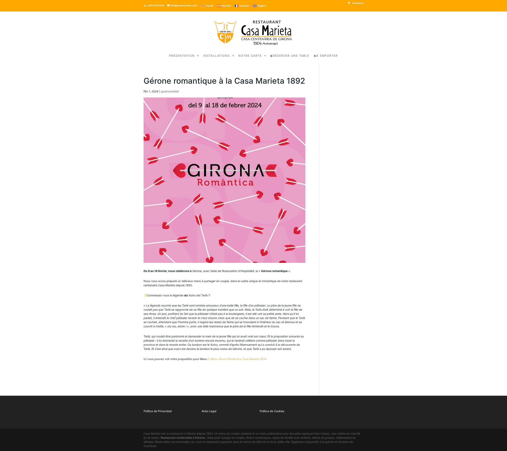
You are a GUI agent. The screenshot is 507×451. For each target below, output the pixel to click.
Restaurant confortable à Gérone (183, 437)
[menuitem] (207, 5)
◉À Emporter (326, 55)
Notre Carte (250, 55)
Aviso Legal (209, 411)
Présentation (182, 55)
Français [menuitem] (244, 5)
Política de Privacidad (158, 411)
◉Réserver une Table (289, 55)
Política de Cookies (272, 411)
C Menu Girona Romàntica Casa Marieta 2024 (237, 359)
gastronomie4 (170, 91)
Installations (216, 55)
